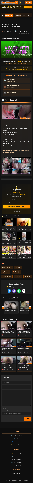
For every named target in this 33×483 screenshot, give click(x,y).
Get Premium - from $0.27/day (16, 206)
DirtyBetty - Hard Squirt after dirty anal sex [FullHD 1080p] (10, 312)
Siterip (27, 276)
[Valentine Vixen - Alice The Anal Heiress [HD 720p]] (8, 343)
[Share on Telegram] (9, 291)
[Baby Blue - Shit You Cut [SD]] (24, 236)
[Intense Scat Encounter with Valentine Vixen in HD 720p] (24, 325)
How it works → (16, 211)
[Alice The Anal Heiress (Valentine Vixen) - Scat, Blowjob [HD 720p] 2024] (8, 325)
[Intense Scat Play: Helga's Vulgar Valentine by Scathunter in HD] (24, 360)
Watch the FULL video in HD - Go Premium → (16, 63)
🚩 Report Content (16, 465)
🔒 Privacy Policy (16, 453)
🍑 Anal (15, 272)
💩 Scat (4, 272)
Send (27, 418)
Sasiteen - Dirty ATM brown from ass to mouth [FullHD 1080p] (26, 312)
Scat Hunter (6, 267)
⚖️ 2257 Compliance (16, 462)
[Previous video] (3, 307)
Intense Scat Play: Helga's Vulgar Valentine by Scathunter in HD (24, 366)
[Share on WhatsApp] (19, 291)
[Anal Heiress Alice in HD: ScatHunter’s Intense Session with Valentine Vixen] (24, 343)
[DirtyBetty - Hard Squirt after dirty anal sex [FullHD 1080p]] (11, 305)
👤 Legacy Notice (16, 441)
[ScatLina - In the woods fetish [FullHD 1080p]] (9, 236)
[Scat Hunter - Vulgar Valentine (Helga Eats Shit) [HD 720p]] (8, 360)
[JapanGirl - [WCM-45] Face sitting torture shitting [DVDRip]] (24, 249)
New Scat (18, 15)
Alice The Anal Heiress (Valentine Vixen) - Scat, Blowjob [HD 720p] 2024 (8, 332)
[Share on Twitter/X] (23, 291)
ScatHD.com (8, 15)
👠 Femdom (6, 276)
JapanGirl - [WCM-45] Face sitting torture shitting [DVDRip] (24, 255)
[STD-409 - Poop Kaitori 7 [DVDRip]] (9, 249)
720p (17, 276)
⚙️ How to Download (16, 435)
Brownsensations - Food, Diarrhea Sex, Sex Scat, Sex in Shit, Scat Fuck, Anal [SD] (8, 227)
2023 (17, 267)
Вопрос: (4, 408)
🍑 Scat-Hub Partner (16, 445)
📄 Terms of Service (16, 456)
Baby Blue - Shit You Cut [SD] (24, 240)
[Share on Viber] (14, 291)
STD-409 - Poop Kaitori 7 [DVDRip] (7, 255)
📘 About (16, 438)
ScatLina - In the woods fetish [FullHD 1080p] (7, 241)
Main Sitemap (16, 473)
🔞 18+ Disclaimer (16, 459)
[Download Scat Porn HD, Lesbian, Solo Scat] (8, 2)
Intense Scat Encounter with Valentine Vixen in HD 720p (24, 332)
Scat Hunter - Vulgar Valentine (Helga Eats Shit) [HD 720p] (7, 366)
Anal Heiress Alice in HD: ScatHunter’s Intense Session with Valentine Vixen (24, 349)
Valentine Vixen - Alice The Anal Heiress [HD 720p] (7, 349)
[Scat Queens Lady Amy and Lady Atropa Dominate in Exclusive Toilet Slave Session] (24, 222)
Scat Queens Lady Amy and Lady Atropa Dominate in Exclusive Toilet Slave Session (24, 227)
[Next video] (30, 307)
